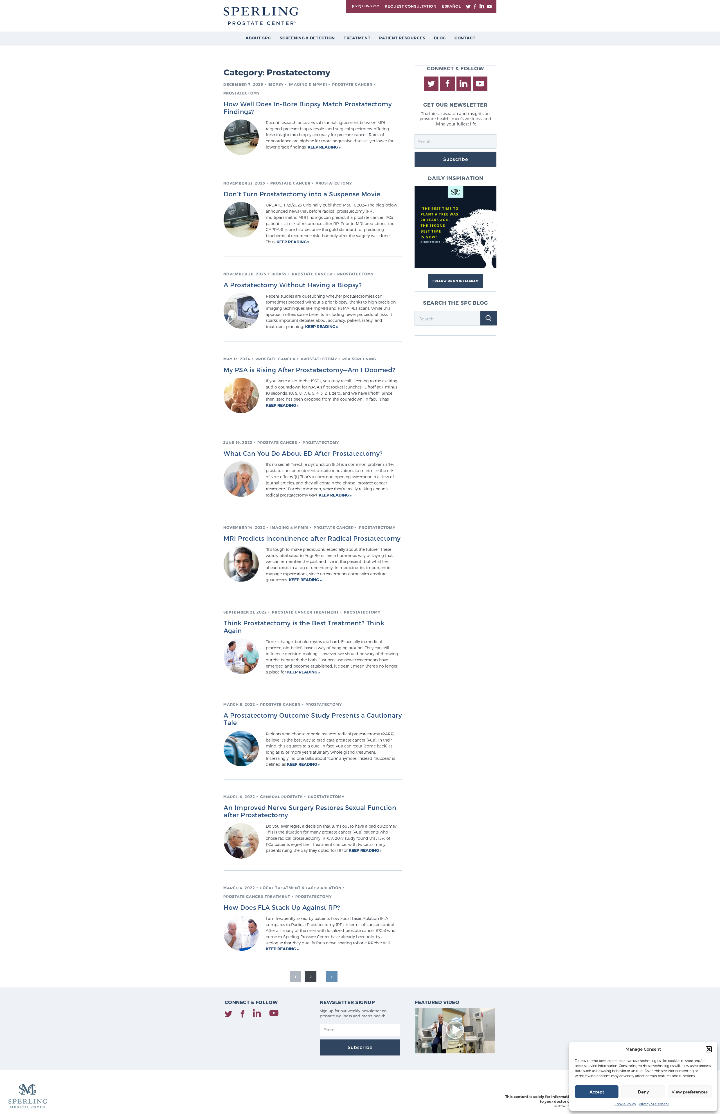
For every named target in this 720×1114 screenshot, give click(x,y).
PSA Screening (359, 359)
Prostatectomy (241, 93)
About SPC (258, 37)
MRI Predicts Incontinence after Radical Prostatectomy (312, 538)
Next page (332, 976)
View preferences (690, 1091)
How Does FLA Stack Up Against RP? (282, 907)
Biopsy (276, 84)
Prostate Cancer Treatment (305, 612)
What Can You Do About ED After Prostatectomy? (303, 453)
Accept (597, 1091)
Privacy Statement (654, 1104)
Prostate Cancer (352, 84)
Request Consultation (410, 6)
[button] (709, 1049)
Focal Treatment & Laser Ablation (300, 888)
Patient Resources (402, 37)
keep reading (323, 147)
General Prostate (281, 796)
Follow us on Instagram (456, 280)
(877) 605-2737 (365, 6)
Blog (440, 37)
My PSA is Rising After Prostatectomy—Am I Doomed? (309, 369)
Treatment (357, 37)
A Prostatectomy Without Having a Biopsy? (293, 284)
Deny (643, 1091)
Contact (465, 37)
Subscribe (455, 159)
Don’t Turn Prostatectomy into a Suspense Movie (302, 193)
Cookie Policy (625, 1104)
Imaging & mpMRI (308, 84)
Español (451, 6)
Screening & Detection (307, 37)
